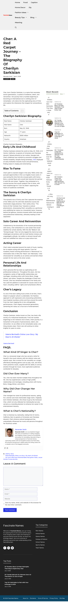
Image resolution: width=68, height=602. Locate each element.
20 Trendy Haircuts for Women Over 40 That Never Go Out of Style (60, 123)
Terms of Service (43, 598)
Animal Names (40, 533)
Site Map (62, 598)
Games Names (40, 536)
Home (17, 2)
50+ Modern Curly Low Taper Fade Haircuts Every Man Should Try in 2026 (60, 180)
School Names (40, 542)
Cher (34, 159)
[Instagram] (7, 448)
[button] (15, 27)
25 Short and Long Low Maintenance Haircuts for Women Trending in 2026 (61, 202)
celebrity (7, 79)
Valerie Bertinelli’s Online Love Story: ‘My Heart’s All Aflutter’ (21, 455)
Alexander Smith (7, 76)
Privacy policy (54, 598)
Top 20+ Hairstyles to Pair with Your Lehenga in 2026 (59, 135)
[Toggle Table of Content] (21, 110)
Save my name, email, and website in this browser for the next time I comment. (23, 504)
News (13, 79)
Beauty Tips (20, 17)
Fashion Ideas (20, 12)
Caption (34, 2)
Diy (30, 7)
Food (25, 2)
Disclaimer (33, 598)
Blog (32, 17)
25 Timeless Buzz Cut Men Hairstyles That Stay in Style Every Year (59, 107)
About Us (25, 598)
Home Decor (20, 7)
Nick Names (39, 531)
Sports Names (40, 545)
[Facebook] (5, 448)
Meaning (18, 22)
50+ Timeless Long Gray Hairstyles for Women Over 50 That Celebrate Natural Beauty (59, 154)
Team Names (40, 548)
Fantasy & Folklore (41, 539)
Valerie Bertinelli (8, 343)
